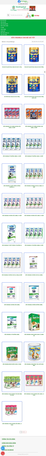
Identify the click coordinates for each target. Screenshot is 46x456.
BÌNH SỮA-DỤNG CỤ (5, 32)
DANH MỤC (4, 20)
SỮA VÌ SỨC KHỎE (4, 25)
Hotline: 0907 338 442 (24, 3)
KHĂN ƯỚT (3, 31)
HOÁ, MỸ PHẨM (4, 34)
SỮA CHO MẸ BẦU (4, 23)
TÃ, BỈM (2, 27)
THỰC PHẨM (3, 29)
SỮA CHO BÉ (3, 22)
